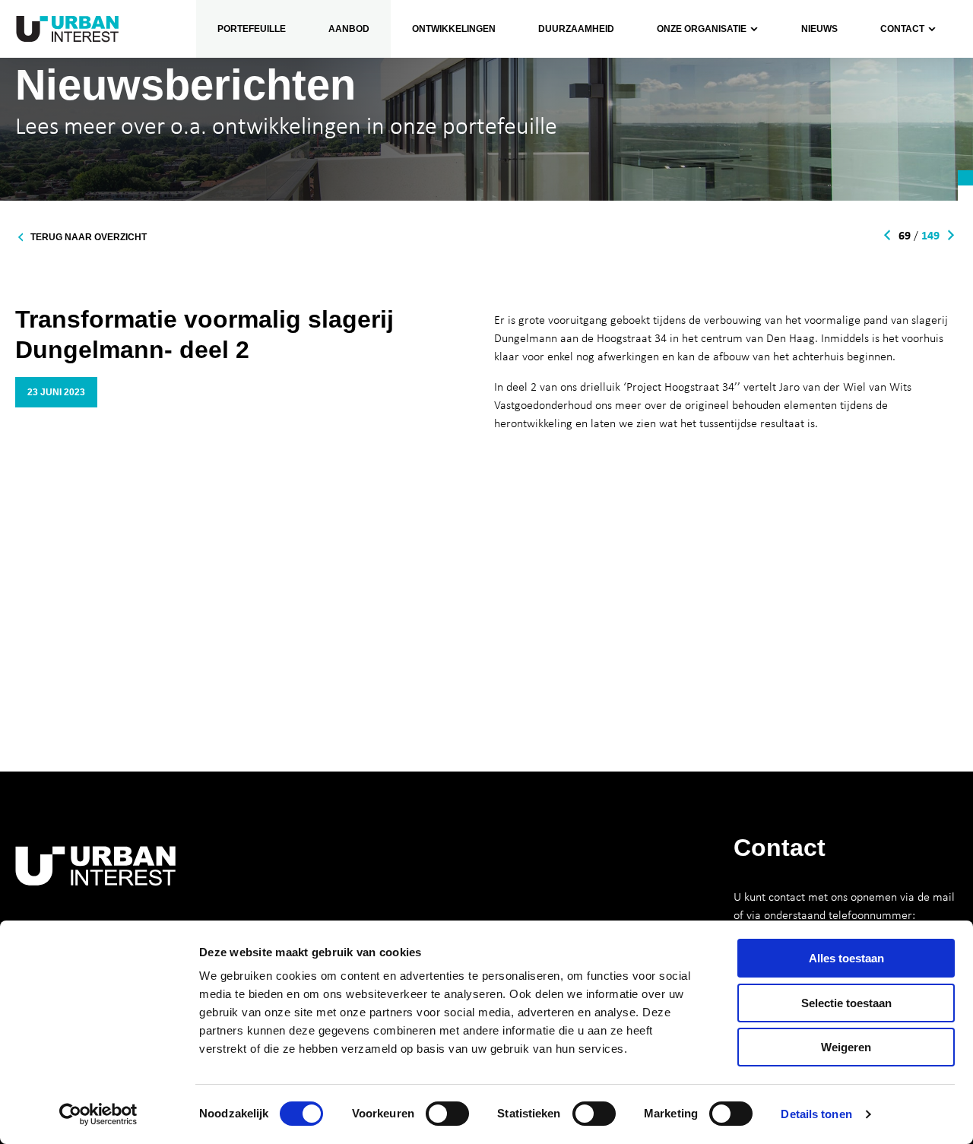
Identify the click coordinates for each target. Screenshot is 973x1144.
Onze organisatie (689, 75)
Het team (670, 112)
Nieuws (819, 29)
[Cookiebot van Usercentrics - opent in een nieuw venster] (98, 1114)
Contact (902, 29)
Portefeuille (251, 29)
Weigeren (846, 1047)
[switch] (447, 1113)
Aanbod (348, 29)
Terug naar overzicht (88, 237)
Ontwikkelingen (454, 29)
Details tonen (816, 1114)
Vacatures (672, 148)
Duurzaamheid (576, 29)
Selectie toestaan (846, 1003)
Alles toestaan (846, 958)
